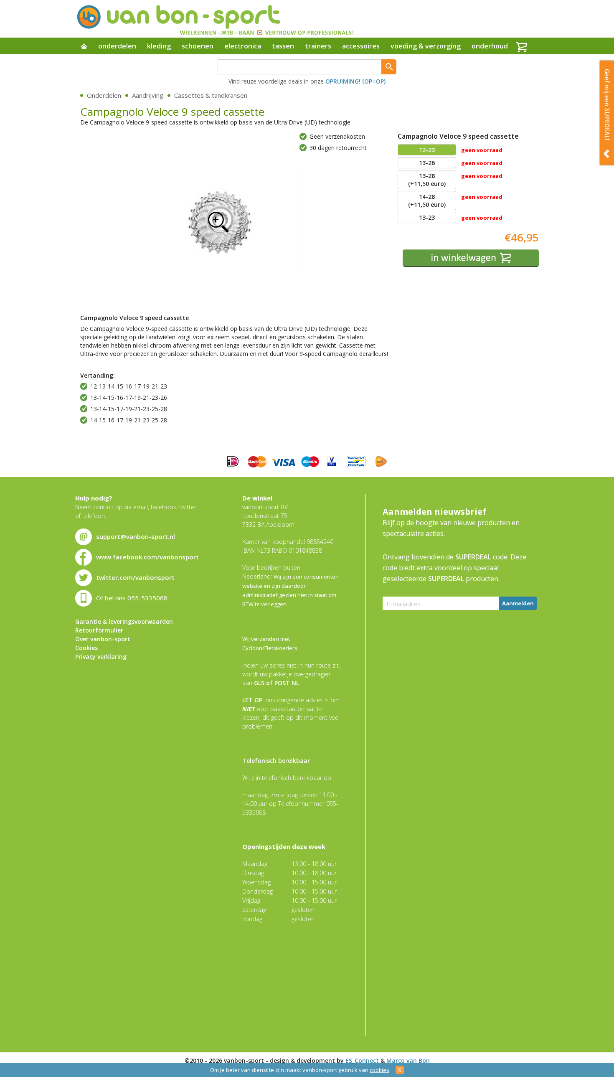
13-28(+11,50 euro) (427, 180)
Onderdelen (104, 95)
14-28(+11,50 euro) (427, 200)
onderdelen (117, 46)
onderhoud (490, 46)
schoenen (197, 46)
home (84, 46)
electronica (242, 46)
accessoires (361, 46)
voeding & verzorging (426, 46)
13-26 (427, 163)
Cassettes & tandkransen (210, 95)
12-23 (427, 150)
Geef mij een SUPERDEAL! (607, 113)
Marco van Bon (408, 1060)
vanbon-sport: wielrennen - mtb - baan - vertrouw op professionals (214, 19)
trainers (318, 46)
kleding (159, 46)
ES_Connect (362, 1060)
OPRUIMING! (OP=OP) (355, 81)
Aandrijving (147, 95)
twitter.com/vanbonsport (135, 577)
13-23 (427, 217)
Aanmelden (518, 603)
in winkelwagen (471, 258)
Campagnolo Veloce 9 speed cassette (218, 221)
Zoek (388, 66)
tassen (283, 46)
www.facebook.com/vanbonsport (147, 557)
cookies (379, 1070)
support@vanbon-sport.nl (135, 536)
